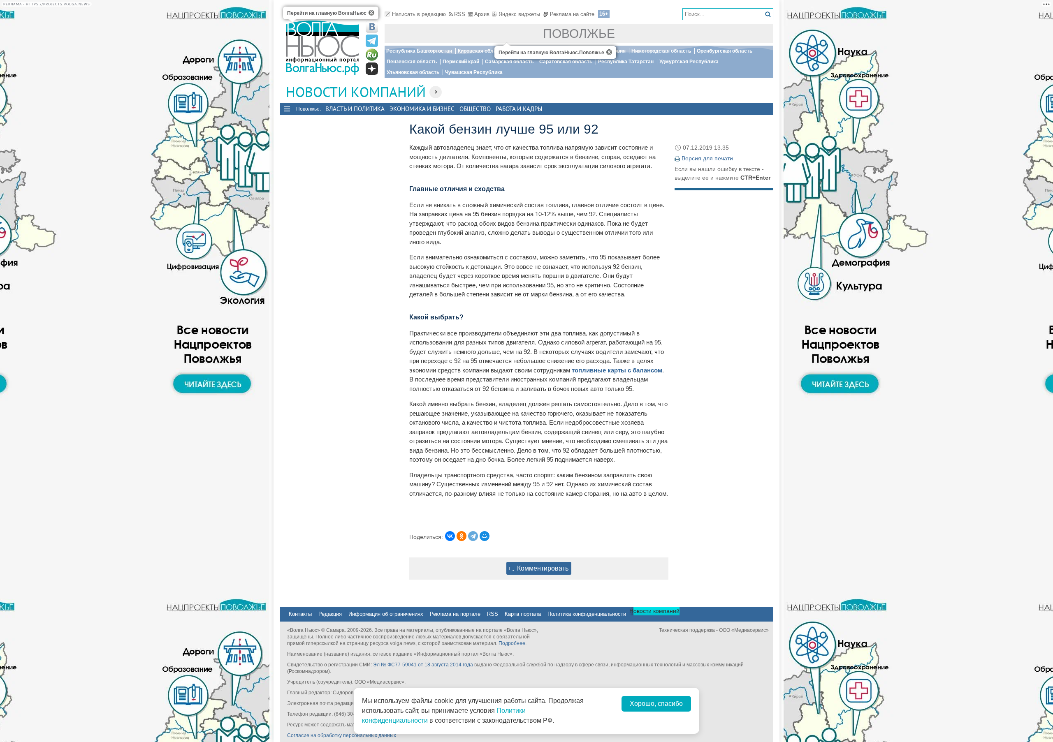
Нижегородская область (661, 51)
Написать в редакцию (419, 14)
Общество (475, 109)
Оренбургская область (724, 51)
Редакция (330, 614)
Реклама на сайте (572, 14)
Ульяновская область (413, 72)
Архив (481, 14)
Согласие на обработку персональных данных (341, 735)
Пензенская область (412, 62)
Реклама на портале (455, 614)
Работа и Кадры (519, 109)
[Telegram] (473, 536)
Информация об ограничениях (385, 614)
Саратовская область (565, 62)
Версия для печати (707, 158)
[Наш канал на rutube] (372, 55)
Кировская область (481, 51)
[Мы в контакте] (372, 27)
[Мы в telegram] (372, 41)
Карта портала (523, 614)
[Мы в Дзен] (372, 68)
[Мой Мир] (484, 536)
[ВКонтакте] (450, 536)
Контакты (300, 614)
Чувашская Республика (474, 72)
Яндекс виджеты (519, 14)
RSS (459, 14)
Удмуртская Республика (689, 62)
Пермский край (461, 62)
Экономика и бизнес (422, 109)
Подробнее (512, 643)
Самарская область (509, 62)
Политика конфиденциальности (586, 614)
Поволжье (579, 33)
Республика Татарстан (626, 62)
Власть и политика (355, 109)
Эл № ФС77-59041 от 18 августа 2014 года (423, 665)
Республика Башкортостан (419, 51)
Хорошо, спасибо (656, 703)
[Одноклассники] (461, 536)
